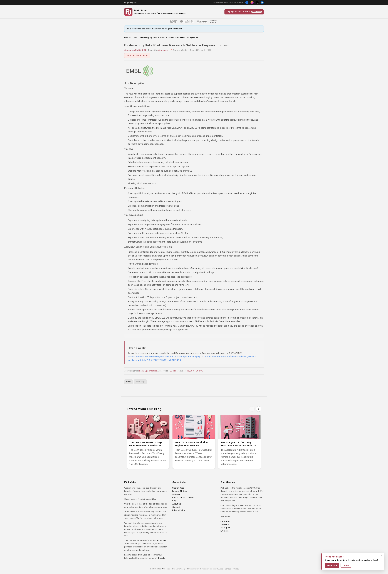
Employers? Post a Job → (243, 12)
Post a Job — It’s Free (183, 497)
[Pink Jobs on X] (257, 2)
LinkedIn (225, 531)
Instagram (225, 527)
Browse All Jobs (179, 491)
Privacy (236, 569)
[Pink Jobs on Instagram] (252, 2)
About (220, 569)
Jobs (134, 38)
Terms (346, 565)
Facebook (225, 521)
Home (127, 38)
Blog (174, 500)
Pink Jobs (140, 10)
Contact (176, 507)
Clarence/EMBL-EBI (135, 50)
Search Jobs (178, 488)
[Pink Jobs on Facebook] (246, 2)
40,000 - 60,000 (195, 371)
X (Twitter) (225, 524)
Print (128, 382)
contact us (149, 543)
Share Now (332, 565)
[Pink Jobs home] (128, 12)
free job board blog (147, 499)
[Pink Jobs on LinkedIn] (262, 2)
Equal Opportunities (148, 371)
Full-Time (173, 371)
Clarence (163, 50)
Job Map (176, 494)
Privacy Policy (178, 510)
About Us (176, 504)
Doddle (161, 558)
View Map (140, 382)
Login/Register (130, 2)
